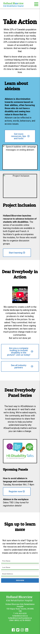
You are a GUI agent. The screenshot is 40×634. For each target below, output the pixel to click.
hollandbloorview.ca (20, 616)
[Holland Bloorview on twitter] (17, 631)
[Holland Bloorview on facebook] (13, 631)
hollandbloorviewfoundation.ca (20, 618)
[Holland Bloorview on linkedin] (26, 631)
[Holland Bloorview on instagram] (22, 631)
